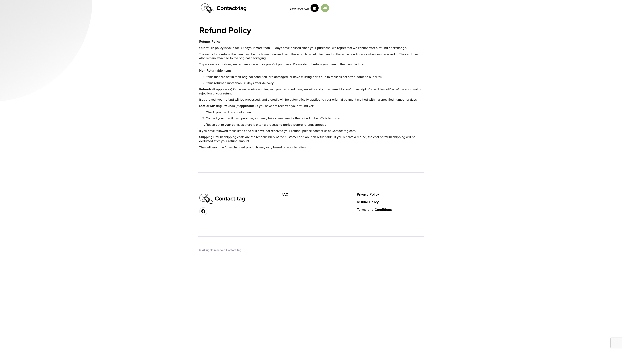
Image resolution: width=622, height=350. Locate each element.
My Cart (370, 8)
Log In (386, 8)
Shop (355, 8)
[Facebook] (203, 211)
